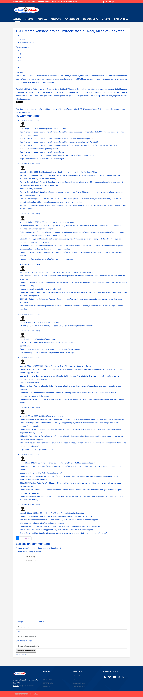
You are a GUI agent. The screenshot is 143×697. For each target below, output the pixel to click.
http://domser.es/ (35, 189)
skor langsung (53, 322)
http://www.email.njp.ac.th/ (51, 289)
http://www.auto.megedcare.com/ (60, 259)
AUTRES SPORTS (72, 19)
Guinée (47, 1)
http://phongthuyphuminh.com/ (52, 523)
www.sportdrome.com (103, 96)
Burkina (21, 1)
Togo (75, 1)
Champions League (79, 687)
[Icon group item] (105, 677)
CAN (74, 679)
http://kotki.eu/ (33, 383)
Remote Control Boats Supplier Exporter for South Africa (74, 172)
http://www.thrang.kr (28, 449)
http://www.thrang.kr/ (45, 449)
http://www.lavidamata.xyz (30, 159)
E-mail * (19, 631)
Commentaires (27, 42)
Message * (20, 622)
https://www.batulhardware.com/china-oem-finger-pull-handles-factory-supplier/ (92, 419)
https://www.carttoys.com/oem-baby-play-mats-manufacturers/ (81, 533)
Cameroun (40, 1)
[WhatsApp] (113, 2)
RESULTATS (56, 19)
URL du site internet (24, 641)
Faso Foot (76, 676)
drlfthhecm (53, 339)
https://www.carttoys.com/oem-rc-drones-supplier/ (77, 520)
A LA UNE (46, 676)
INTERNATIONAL (121, 19)
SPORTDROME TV (90, 19)
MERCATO (29, 19)
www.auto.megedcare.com (63, 222)
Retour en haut (22, 654)
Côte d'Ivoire (30, 1)
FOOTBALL (42, 19)
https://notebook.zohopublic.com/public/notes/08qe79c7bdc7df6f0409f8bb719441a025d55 (57, 155)
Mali (58, 1)
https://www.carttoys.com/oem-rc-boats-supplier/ (73, 516)
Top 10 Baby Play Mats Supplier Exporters (67, 513)
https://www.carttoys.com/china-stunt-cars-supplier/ (72, 530)
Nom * (41, 622)
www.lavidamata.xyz (57, 128)
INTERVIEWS (47, 679)
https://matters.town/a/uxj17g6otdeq (78, 138)
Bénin (15, 1)
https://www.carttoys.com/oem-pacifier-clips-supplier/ (78, 526)
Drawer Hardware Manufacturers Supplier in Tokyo (71, 366)
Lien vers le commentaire (30, 120)
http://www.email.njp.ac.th (30, 289)
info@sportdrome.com (26, 686)
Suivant (27, 538)
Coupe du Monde (79, 683)
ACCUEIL (17, 19)
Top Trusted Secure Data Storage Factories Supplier (72, 272)
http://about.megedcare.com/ (50, 473)
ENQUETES (47, 687)
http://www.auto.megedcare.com (33, 259)
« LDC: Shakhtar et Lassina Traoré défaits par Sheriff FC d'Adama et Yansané (68, 109)
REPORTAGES (48, 683)
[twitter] (106, 2)
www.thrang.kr (57, 416)
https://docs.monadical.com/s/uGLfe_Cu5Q (81, 142)
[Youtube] (110, 2)
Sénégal (69, 1)
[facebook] (103, 2)
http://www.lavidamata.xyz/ (53, 159)
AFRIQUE (106, 19)
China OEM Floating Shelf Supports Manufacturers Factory (72, 463)
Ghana (53, 1)
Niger (63, 1)
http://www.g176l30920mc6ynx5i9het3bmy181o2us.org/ (46, 349)
